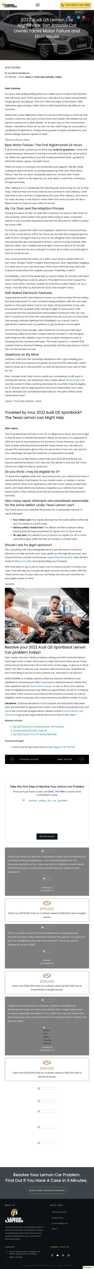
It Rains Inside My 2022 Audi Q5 (30, 730)
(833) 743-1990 (56, 791)
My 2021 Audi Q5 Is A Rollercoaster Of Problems (38, 726)
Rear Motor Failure (49, 44)
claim (73, 686)
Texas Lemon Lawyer (40, 686)
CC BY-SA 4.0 (66, 747)
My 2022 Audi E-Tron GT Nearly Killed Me (35, 734)
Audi (39, 44)
